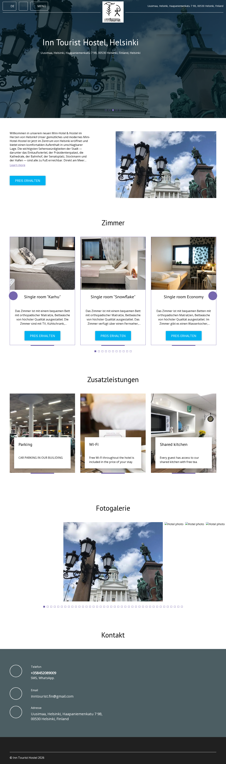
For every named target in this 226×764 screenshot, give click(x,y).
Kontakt (113, 634)
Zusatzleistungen (113, 379)
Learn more (17, 165)
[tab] (106, 110)
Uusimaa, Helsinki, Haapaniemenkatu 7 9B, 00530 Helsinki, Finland (66, 716)
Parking (25, 444)
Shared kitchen (174, 444)
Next (212, 295)
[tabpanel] (42, 291)
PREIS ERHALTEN (27, 180)
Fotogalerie (113, 508)
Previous (13, 295)
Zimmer (113, 222)
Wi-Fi (94, 444)
